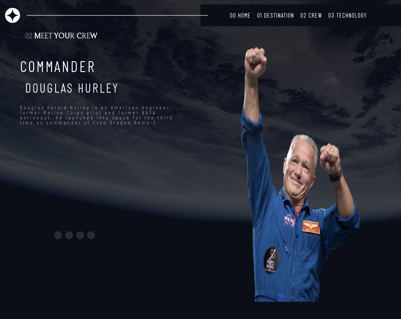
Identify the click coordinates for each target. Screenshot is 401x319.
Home (240, 15)
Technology (347, 15)
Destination (275, 15)
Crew (311, 15)
